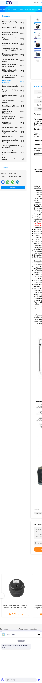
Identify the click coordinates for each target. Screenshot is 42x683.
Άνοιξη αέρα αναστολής (13, 127)
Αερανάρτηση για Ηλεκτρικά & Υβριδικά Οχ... (13, 152)
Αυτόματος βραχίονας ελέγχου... (13, 96)
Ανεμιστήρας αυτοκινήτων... (13, 123)
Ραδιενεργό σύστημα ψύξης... (13, 158)
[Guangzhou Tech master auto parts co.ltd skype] (17, 182)
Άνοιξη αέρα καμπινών (13, 86)
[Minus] (39, 634)
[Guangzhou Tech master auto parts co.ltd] (9, 3)
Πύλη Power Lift (13, 136)
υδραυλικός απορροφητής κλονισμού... (13, 111)
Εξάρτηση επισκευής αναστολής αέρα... (13, 71)
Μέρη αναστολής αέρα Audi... (13, 44)
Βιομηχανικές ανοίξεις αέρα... (13, 90)
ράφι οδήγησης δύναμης (13, 106)
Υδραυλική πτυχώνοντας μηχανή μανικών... (13, 76)
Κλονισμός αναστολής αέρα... (13, 22)
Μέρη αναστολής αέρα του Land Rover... (13, 54)
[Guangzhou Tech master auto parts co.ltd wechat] (12, 182)
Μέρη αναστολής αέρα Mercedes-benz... (13, 33)
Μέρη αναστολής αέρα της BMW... (13, 38)
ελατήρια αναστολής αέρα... (13, 28)
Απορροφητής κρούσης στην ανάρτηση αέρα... (13, 49)
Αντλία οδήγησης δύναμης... (13, 101)
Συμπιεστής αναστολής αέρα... (13, 60)
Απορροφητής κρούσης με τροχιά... (13, 141)
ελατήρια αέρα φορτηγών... (13, 81)
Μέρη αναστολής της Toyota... (13, 132)
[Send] (39, 679)
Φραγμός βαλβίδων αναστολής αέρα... (13, 117)
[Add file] (2, 679)
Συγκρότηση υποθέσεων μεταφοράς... (13, 146)
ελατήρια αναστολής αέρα (27, 629)
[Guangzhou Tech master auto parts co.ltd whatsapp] (7, 182)
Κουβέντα (13, 187)
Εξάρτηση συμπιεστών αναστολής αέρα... (13, 65)
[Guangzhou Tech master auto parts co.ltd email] (3, 182)
